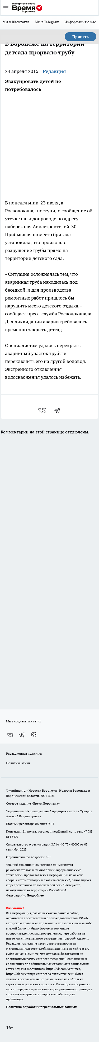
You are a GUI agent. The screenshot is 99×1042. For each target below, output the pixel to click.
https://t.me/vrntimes (30, 969)
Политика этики (18, 763)
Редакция (54, 71)
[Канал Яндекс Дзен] (34, 735)
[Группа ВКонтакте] (10, 735)
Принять (80, 36)
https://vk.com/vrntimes (63, 969)
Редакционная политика (24, 753)
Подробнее (35, 895)
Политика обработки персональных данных (41, 1007)
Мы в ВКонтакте (16, 22)
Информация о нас (80, 22)
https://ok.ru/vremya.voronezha (28, 974)
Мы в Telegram (47, 22)
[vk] (42, 410)
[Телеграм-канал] (22, 735)
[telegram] (59, 410)
